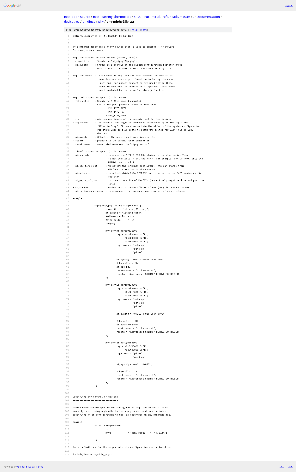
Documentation (208, 17)
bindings (88, 21)
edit (144, 29)
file (134, 29)
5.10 (137, 17)
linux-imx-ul (151, 17)
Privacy (30, 466)
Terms (39, 466)
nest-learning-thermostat (112, 17)
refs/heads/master (176, 17)
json (290, 466)
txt (282, 466)
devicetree (71, 21)
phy (101, 21)
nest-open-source (77, 17)
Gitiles (20, 466)
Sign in (289, 5)
